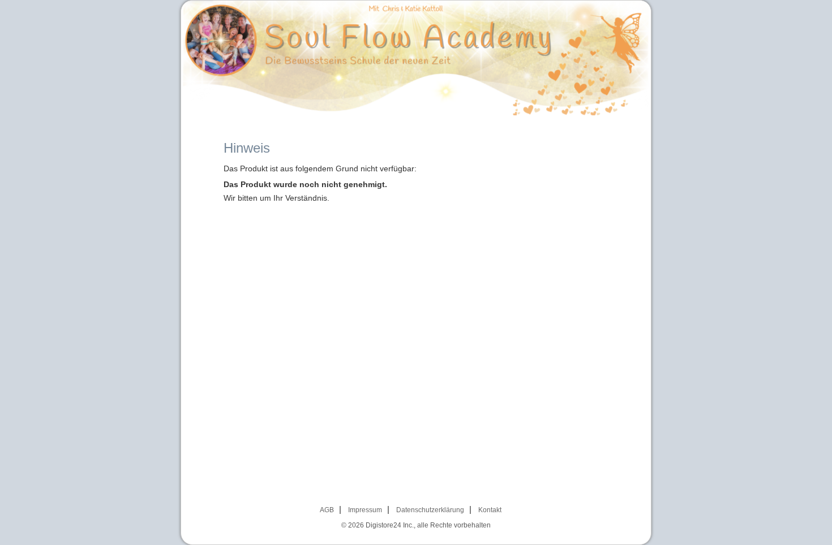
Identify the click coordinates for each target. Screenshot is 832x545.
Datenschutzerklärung (430, 510)
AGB (327, 510)
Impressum (365, 510)
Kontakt (489, 510)
